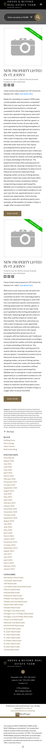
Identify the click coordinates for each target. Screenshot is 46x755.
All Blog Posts (9, 440)
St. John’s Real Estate (17, 82)
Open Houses (9, 446)
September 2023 (10, 548)
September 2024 (10, 518)
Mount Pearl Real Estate (13, 604)
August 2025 (9, 491)
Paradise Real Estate (14, 417)
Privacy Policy (26, 708)
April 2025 (8, 500)
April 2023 (8, 560)
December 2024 (10, 509)
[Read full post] (23, 48)
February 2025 (10, 503)
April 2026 (8, 473)
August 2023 (9, 551)
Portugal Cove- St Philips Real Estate (18, 613)
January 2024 (9, 539)
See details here (26, 94)
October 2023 (9, 545)
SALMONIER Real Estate (14, 625)
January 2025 (9, 506)
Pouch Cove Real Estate (10, 421)
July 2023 (7, 554)
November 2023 (10, 542)
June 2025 (8, 494)
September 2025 (10, 488)
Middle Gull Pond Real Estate (19, 415)
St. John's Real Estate (31, 423)
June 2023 (8, 557)
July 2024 (7, 524)
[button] (23, 672)
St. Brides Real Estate (17, 423)
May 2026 (8, 470)
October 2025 (9, 485)
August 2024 (9, 521)
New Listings (9, 443)
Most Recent (9, 458)
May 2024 (8, 530)
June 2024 (8, 527)
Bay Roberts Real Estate (18, 409)
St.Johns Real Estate (23, 427)
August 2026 (9, 461)
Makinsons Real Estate (27, 413)
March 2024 (9, 536)
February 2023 (10, 566)
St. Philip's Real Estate (34, 425)
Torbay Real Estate (34, 427)
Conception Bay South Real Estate (24, 411)
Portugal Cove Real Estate (28, 417)
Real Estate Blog (10, 449)
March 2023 (9, 563)
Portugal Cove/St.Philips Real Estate (30, 419)
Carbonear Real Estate (33, 409)
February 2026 (10, 479)
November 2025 (10, 482)
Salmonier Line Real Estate (26, 421)
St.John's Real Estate (10, 427)
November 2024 (10, 512)
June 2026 (8, 467)
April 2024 (8, 533)
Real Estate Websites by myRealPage (23, 711)
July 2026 (7, 464)
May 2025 (8, 497)
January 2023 (9, 569)
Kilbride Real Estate (14, 413)
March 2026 (9, 476)
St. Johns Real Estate (12, 634)
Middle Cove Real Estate (14, 598)
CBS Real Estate (8, 411)
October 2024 (9, 515)
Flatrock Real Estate (12, 589)
